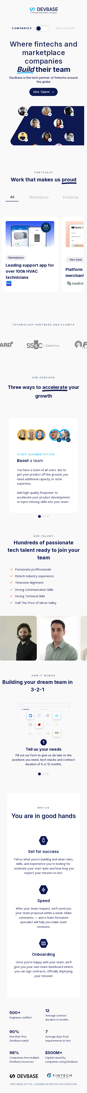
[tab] (12, 197)
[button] (39, 516)
